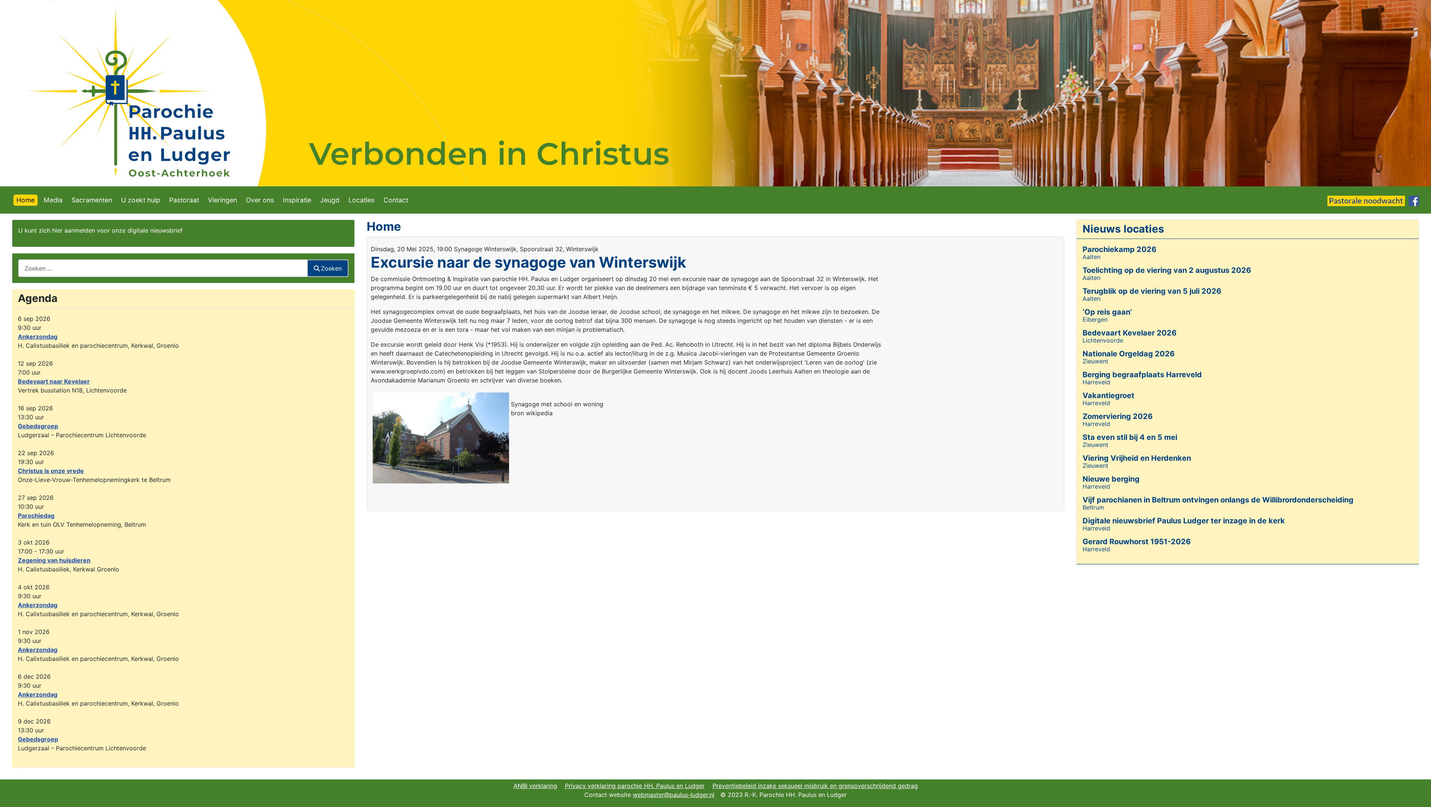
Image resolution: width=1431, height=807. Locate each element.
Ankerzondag (37, 336)
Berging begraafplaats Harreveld (1142, 374)
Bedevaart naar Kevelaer (54, 381)
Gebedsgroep (38, 426)
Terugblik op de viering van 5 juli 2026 (1152, 291)
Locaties (361, 200)
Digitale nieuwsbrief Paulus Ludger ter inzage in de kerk (1184, 520)
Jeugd (329, 200)
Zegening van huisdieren (54, 560)
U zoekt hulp (140, 200)
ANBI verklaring (535, 785)
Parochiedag (36, 515)
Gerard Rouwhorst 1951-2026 (1137, 541)
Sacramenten (92, 200)
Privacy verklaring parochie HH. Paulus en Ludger (635, 785)
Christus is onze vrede (51, 471)
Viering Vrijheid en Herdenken (1137, 458)
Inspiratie (297, 200)
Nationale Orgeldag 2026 (1129, 353)
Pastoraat (184, 200)
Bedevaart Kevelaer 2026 (1129, 332)
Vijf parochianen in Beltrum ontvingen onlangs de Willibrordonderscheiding (1218, 499)
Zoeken (331, 268)
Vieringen (222, 200)
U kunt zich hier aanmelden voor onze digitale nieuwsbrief (100, 230)
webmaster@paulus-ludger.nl (673, 794)
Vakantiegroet (1108, 395)
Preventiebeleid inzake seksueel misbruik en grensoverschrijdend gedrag (815, 785)
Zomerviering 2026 (1118, 416)
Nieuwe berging (1111, 479)
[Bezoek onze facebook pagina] (1414, 200)
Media (53, 200)
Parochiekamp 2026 (1119, 249)
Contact (395, 200)
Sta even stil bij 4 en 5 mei (1130, 437)
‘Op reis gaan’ (1107, 312)
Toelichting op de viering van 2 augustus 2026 (1167, 270)
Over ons (260, 200)
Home (25, 200)
